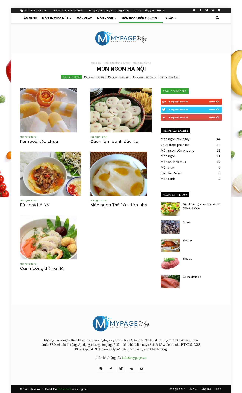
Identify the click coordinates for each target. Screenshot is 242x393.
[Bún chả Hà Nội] (50, 174)
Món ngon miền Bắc (94, 76)
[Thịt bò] (170, 263)
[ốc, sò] (170, 227)
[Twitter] (206, 10)
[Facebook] (200, 10)
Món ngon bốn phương (139, 18)
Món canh (168, 179)
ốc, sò (186, 222)
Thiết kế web (63, 389)
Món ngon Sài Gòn (169, 76)
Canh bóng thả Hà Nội (42, 268)
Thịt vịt (187, 240)
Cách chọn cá (192, 277)
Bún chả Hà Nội (35, 205)
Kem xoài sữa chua (39, 141)
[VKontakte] (213, 10)
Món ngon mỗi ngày (175, 139)
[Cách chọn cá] (170, 281)
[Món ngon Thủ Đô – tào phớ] (121, 174)
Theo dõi (214, 101)
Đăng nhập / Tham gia (101, 10)
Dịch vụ (137, 10)
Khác (169, 18)
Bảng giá (149, 10)
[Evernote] (194, 10)
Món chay (84, 18)
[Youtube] (219, 10)
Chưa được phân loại (175, 145)
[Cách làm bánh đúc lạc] (121, 110)
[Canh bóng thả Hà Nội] (50, 237)
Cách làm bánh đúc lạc (114, 141)
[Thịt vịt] (170, 245)
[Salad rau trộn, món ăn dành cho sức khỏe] (170, 209)
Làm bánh (30, 18)
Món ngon (105, 18)
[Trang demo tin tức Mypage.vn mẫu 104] (121, 38)
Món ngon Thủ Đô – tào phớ (118, 205)
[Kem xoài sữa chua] (50, 110)
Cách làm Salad (171, 173)
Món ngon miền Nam (118, 76)
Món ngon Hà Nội (71, 76)
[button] (217, 18)
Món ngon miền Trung (144, 76)
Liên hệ (160, 10)
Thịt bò (187, 259)
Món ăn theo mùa (55, 18)
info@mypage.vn (134, 358)
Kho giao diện (123, 10)
